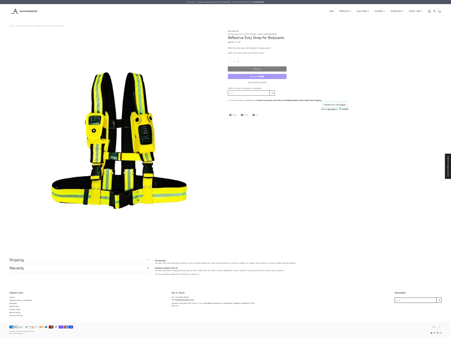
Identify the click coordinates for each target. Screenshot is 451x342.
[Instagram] (438, 333)
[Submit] (439, 300)
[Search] (434, 11)
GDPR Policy (14, 306)
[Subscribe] (272, 93)
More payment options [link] (257, 82)
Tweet (234, 115)
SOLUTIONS (362, 11)
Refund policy (15, 312)
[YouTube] (441, 333)
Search (12, 297)
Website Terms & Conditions (20, 300)
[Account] (429, 11)
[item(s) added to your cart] (440, 11)
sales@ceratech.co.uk (185, 300)
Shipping (16, 259)
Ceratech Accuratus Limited (24, 331)
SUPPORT (379, 11)
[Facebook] (434, 333)
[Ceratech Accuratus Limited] (23, 11)
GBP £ (434, 327)
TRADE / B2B (414, 11)
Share (246, 115)
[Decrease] (229, 61)
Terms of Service (16, 315)
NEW (332, 11)
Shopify (20, 333)
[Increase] (238, 61)
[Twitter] (431, 333)
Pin (256, 115)
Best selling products (24, 26)
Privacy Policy (14, 309)
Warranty (16, 268)
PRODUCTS (344, 11)
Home (11, 26)
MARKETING (396, 11)
